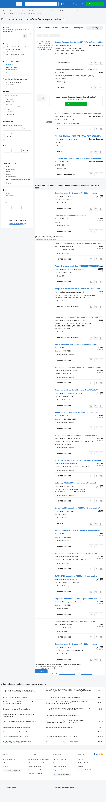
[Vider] (30, 34)
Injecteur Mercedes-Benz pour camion (15, 736)
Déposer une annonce (76, 104)
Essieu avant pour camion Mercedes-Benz (16, 727)
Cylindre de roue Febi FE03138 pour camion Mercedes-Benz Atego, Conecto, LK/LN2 (21, 702)
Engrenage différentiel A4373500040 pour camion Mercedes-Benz (80, 599)
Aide (4, 763)
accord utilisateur (86, 674)
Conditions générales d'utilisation (38, 759)
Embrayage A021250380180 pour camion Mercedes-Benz (77, 483)
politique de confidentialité (66, 674)
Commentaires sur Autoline (36, 770)
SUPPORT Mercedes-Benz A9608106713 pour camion (76, 576)
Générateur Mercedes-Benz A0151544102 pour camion (76, 193)
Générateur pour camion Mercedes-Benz (70, 216)
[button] (96, 63)
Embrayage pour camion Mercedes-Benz (16, 709)
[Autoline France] (8, 4)
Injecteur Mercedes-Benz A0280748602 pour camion (75, 621)
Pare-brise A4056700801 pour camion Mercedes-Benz (76, 345)
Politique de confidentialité (36, 763)
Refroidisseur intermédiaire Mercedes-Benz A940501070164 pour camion (17, 742)
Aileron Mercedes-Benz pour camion (15, 697)
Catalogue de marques (35, 773)
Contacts (5, 766)
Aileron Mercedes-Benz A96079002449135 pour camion (76, 412)
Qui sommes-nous (9, 759)
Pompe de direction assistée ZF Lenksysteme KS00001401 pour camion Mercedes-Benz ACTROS (20, 691)
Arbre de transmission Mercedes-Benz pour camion (19, 721)
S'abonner (41, 671)
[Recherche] (27, 4)
